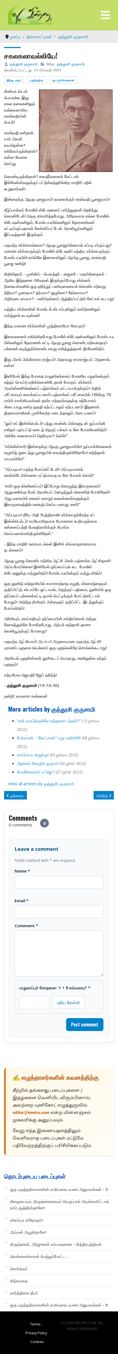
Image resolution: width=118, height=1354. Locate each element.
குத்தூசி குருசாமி (24, 64)
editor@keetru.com (31, 1113)
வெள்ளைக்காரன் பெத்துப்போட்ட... (39, 1256)
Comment (26, 925)
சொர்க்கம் (18, 1268)
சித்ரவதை (19, 1280)
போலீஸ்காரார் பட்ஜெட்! (36, 771)
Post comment (84, 1024)
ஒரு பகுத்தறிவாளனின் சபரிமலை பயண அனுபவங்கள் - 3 (59, 1189)
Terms (35, 1324)
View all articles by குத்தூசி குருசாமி (41, 783)
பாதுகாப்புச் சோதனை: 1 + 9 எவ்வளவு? (54, 987)
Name (22, 871)
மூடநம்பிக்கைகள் (63, 80)
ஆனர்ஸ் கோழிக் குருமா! (37, 763)
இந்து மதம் (14, 80)
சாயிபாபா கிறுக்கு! (33, 754)
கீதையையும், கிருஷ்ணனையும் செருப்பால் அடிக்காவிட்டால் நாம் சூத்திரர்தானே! (59, 1204)
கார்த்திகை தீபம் (24, 1293)
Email (22, 900)
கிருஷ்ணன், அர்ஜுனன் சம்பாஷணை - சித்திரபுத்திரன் (56, 1244)
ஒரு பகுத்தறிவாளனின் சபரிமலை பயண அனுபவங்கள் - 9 (59, 1305)
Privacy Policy (36, 1332)
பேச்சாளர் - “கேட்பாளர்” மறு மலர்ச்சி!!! (49, 737)
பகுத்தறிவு (37, 80)
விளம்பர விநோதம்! (26, 1220)
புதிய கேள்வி (68, 1002)
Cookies (37, 1341)
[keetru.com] (30, 14)
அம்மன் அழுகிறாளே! (28, 1232)
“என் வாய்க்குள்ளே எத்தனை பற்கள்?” (49, 720)
